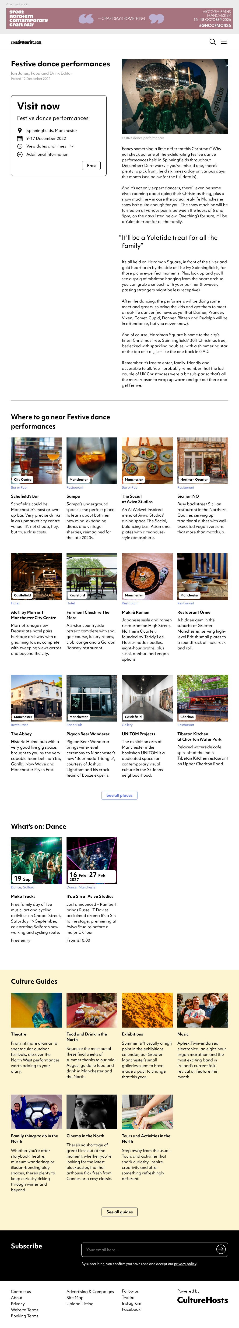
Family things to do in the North (34, 1138)
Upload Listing (80, 1303)
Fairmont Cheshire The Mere (88, 614)
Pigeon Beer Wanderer (88, 733)
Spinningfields (39, 130)
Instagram (131, 1303)
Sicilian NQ (188, 496)
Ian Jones (20, 73)
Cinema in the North (85, 1135)
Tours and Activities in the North (146, 1138)
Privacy (18, 1303)
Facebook (131, 1309)
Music (183, 1034)
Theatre (18, 1034)
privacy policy (185, 1263)
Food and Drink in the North (87, 1036)
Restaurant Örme (194, 612)
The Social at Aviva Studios (137, 498)
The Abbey (21, 733)
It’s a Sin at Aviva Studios (90, 896)
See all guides (119, 1212)
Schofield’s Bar (25, 496)
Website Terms (24, 1309)
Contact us (21, 1291)
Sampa (73, 496)
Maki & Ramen (135, 612)
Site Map (75, 1297)
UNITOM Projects (138, 733)
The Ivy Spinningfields (198, 267)
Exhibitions (132, 1034)
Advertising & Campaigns (90, 1291)
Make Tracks (23, 896)
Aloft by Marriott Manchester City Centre (33, 614)
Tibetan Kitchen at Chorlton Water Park (199, 736)
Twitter (128, 1297)
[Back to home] (26, 41)
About (16, 1297)
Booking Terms (24, 1316)
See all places (119, 795)
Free (91, 165)
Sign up (221, 1249)
